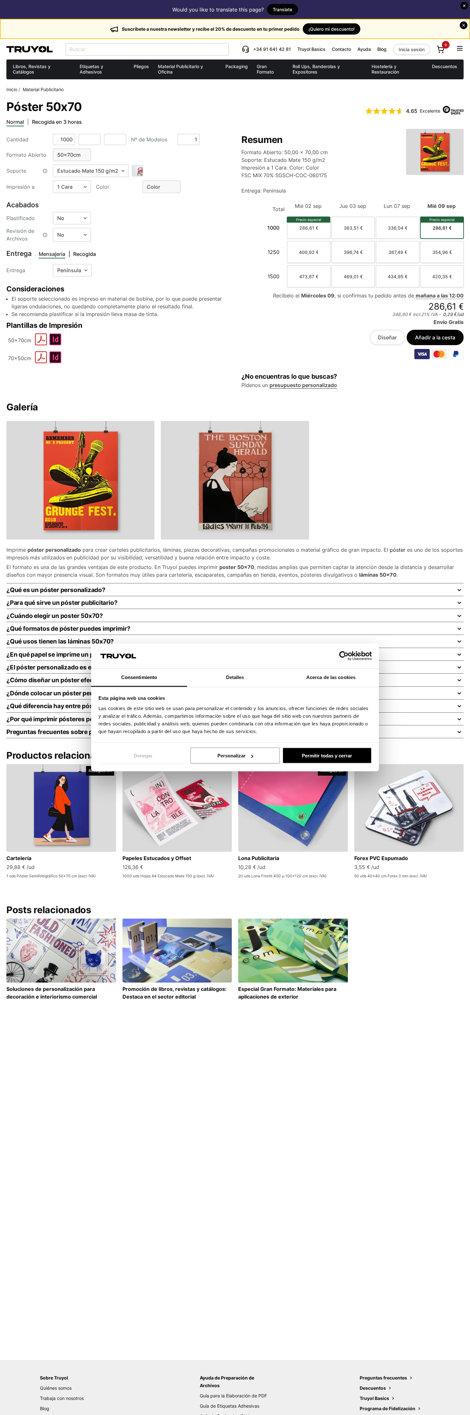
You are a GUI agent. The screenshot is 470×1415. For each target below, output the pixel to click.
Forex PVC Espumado (381, 858)
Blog (382, 49)
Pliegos (141, 66)
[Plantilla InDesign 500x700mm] (55, 344)
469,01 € (353, 276)
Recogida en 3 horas (57, 122)
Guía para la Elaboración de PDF (233, 1395)
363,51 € (353, 228)
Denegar (143, 755)
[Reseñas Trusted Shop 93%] (384, 111)
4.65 (411, 111)
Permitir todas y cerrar (327, 755)
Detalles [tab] (235, 677)
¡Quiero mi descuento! (332, 29)
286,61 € (308, 228)
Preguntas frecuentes (384, 1377)
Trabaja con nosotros (62, 1398)
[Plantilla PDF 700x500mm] (41, 362)
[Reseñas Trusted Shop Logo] (453, 111)
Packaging (236, 66)
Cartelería (18, 858)
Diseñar (387, 337)
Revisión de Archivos (20, 235)
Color (102, 187)
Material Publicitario (43, 89)
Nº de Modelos (149, 139)
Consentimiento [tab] (139, 677)
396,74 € (353, 252)
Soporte (16, 171)
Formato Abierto (26, 155)
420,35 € (442, 276)
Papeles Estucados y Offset (156, 858)
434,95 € (397, 276)
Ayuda (364, 49)
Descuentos (444, 66)
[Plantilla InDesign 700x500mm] (55, 362)
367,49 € (397, 252)
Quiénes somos (56, 1388)
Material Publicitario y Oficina (180, 69)
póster (397, 550)
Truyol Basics (311, 49)
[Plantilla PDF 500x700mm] (41, 344)
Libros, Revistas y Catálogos (32, 69)
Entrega (15, 270)
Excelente (430, 111)
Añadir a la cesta (435, 337)
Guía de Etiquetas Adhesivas (229, 1406)
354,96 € (442, 252)
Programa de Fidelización (388, 1408)
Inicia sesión (412, 49)
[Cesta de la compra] (440, 49)
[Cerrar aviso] (464, 6)
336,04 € (397, 228)
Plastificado (20, 218)
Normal (15, 122)
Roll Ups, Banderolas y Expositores (316, 69)
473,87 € (308, 276)
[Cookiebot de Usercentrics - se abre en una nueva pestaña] (344, 656)
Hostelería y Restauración (385, 69)
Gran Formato (265, 69)
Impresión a (20, 187)
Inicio (11, 89)
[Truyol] (29, 49)
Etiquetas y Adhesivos (91, 69)
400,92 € (308, 252)
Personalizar (231, 755)
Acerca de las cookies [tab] (331, 677)
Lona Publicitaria (258, 858)
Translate (282, 9)
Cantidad (17, 139)
